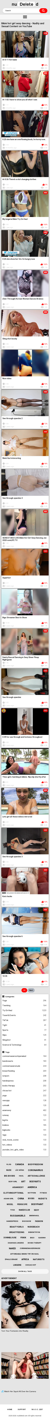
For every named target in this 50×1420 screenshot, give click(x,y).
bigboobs (24, 1130)
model (10, 1204)
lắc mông (19, 1170)
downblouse (10, 1238)
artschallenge (36, 1176)
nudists (42, 1198)
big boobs (9, 1176)
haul (21, 1176)
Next (31, 990)
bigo (32, 1238)
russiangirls (17, 1215)
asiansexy (24, 1110)
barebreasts (24, 1061)
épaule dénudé (11, 1259)
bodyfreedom (35, 1164)
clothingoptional (13, 1193)
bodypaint (37, 1204)
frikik (23, 1238)
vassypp (24, 1100)
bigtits (24, 1120)
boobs (31, 1198)
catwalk (24, 1105)
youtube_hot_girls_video (24, 1150)
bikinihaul (34, 1216)
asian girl (9, 1199)
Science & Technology (24, 1045)
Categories (9, 996)
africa (25, 1259)
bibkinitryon (34, 1232)
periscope (22, 1204)
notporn (24, 1076)
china (21, 1198)
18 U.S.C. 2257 (37, 1409)
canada (19, 1164)
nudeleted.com (22, 1416)
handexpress (24, 1081)
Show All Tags (25, 1271)
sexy (36, 1210)
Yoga (24, 1000)
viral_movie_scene (24, 1140)
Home (9, 1409)
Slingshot (24, 1040)
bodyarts (35, 1181)
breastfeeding (24, 1071)
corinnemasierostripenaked (24, 1056)
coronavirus (35, 1170)
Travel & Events (24, 1015)
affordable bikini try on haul (24, 1254)
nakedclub (24, 1210)
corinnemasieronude (24, 1066)
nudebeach (34, 1227)
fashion (39, 1221)
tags (24, 1135)
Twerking (24, 1005)
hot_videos (24, 1145)
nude (8, 1170)
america (32, 1187)
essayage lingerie (16, 1243)
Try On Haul (24, 1010)
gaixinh (42, 1238)
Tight (24, 1025)
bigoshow (26, 1221)
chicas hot (24, 1091)
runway (24, 1115)
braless (24, 1125)
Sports (24, 1030)
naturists (38, 1259)
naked (12, 1248)
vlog (8, 1164)
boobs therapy (24, 1086)
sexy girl (12, 1182)
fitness (43, 1193)
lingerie (17, 1265)
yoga (24, 1095)
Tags (7, 1052)
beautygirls (17, 1227)
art (23, 1181)
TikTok (24, 1020)
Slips (24, 1035)
